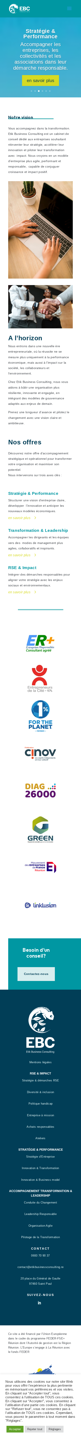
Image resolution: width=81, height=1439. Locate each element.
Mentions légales (40, 1062)
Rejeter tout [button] (35, 1429)
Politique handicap (41, 1103)
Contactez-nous (36, 974)
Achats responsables (40, 1126)
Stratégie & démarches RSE (40, 1080)
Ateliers (40, 1138)
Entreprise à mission (40, 1115)
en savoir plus (40, 80)
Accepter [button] (15, 1429)
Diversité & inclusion (40, 1092)
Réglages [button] (55, 1429)
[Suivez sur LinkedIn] (39, 1302)
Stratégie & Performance (40, 33)
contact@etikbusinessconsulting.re (40, 1267)
